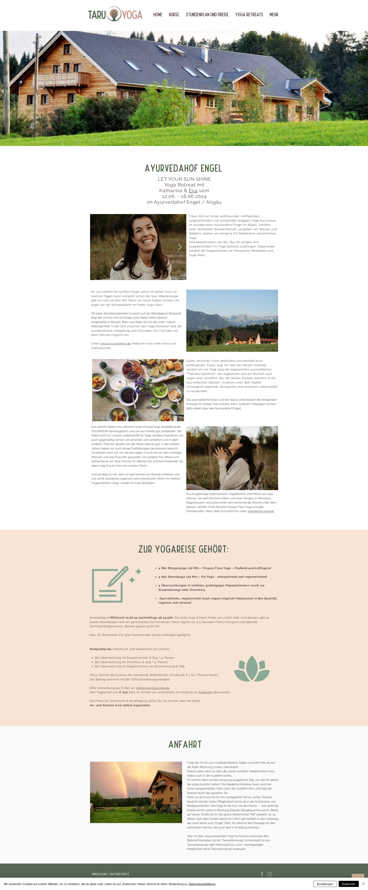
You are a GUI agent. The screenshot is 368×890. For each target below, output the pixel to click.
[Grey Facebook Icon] (262, 874)
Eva (193, 190)
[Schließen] (363, 884)
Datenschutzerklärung (202, 884)
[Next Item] (179, 247)
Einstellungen (325, 884)
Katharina (205, 692)
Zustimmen (349, 884)
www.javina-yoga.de (260, 511)
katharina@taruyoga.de (153, 688)
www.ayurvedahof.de (116, 343)
